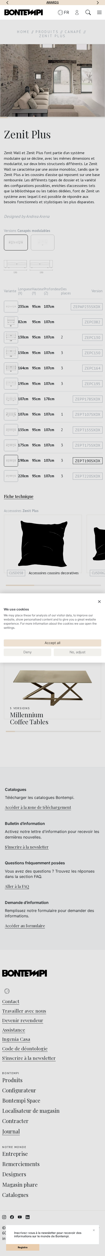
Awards (52, 2)
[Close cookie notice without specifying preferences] (99, 601)
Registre (23, 1247)
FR (66, 12)
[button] (7, 2)
